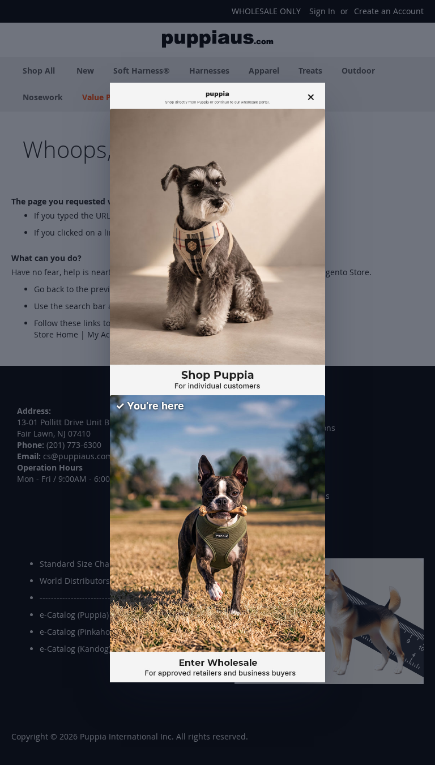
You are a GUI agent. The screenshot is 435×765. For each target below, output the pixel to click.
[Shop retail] (217, 252)
